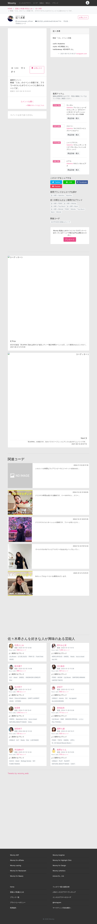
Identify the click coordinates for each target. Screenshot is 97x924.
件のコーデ (21, 650)
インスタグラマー (25, 3)
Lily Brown (12, 656)
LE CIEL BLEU (22, 656)
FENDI (67, 209)
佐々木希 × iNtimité (57, 209)
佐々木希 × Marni (72, 206)
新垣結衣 (61, 708)
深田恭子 (18, 728)
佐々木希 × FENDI (56, 203)
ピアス (68, 161)
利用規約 (13, 908)
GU (66, 698)
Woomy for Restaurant (18, 871)
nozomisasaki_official (25, 21)
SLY (10, 677)
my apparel (72, 698)
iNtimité (58, 212)
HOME (10, 8)
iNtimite (73, 209)
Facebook (83, 182)
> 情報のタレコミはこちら (35, 105)
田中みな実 (61, 645)
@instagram (57, 902)
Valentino (69, 107)
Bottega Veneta (26, 761)
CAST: (73, 764)
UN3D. (11, 659)
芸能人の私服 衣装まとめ (24, 8)
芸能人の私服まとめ (17, 892)
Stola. (30, 722)
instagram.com (81, 54)
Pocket (57, 186)
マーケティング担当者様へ (62, 908)
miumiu (61, 698)
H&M (62, 719)
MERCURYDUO (57, 656)
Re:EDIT (67, 761)
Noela (72, 656)
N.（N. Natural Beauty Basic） (62, 743)
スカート (69, 126)
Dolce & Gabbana (20, 698)
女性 (66, 21)
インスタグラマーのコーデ (62, 897)
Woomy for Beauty (16, 876)
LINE (70, 182)
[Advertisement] (69, 74)
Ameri (15, 677)
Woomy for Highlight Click (62, 860)
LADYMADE (35, 740)
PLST (61, 761)
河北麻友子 (19, 749)
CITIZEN (18, 701)
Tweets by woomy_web (18, 773)
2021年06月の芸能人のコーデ (60, 222)
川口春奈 (61, 666)
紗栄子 (60, 687)
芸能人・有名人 (45, 3)
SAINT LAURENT (33, 698)
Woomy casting (15, 865)
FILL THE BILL (56, 722)
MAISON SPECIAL (71, 719)
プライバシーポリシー (17, 902)
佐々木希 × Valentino (57, 195)
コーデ (35, 3)
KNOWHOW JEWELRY (33, 677)
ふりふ (81, 719)
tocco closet (80, 656)
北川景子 (18, 687)
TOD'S (60, 740)
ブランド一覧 (14, 897)
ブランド (55, 3)
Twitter (57, 182)
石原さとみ (19, 645)
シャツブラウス (71, 142)
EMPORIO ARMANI (79, 677)
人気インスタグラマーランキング (64, 892)
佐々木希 (38, 8)
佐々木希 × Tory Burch (58, 206)
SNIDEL (66, 656)
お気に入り (83, 17)
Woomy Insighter (59, 855)
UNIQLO (54, 698)
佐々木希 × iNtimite (70, 203)
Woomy (12, 3)
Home (12, 887)
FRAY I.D (31, 656)
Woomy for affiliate (17, 860)
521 (34, 761)
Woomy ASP (14, 855)
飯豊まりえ (61, 749)
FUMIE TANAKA (14, 764)
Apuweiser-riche (21, 719)
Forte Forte (39, 656)
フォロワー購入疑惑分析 (61, 887)
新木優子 (18, 666)
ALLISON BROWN (58, 701)
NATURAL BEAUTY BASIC (18, 722)
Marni (53, 212)
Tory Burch (81, 209)
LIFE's (72, 740)
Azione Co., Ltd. (58, 876)
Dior (10, 680)
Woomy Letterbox (59, 871)
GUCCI (11, 761)
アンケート (70, 239)
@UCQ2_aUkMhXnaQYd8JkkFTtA (49, 21)
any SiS (54, 659)
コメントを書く (27, 101)
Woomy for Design (59, 865)
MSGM (60, 677)
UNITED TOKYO (57, 680)
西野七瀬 (61, 728)
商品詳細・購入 (73, 118)
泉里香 (17, 708)
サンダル (69, 105)
